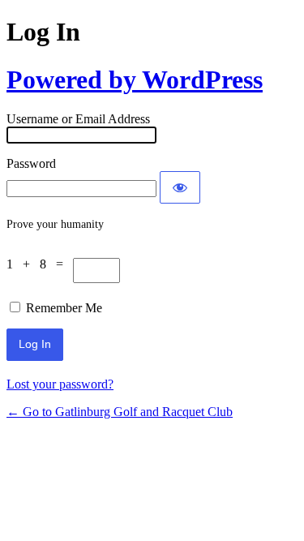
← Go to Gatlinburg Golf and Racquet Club (119, 412)
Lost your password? (59, 384)
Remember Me (64, 308)
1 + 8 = (39, 264)
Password (31, 163)
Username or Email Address (78, 119)
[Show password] (180, 187)
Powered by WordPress (134, 79)
